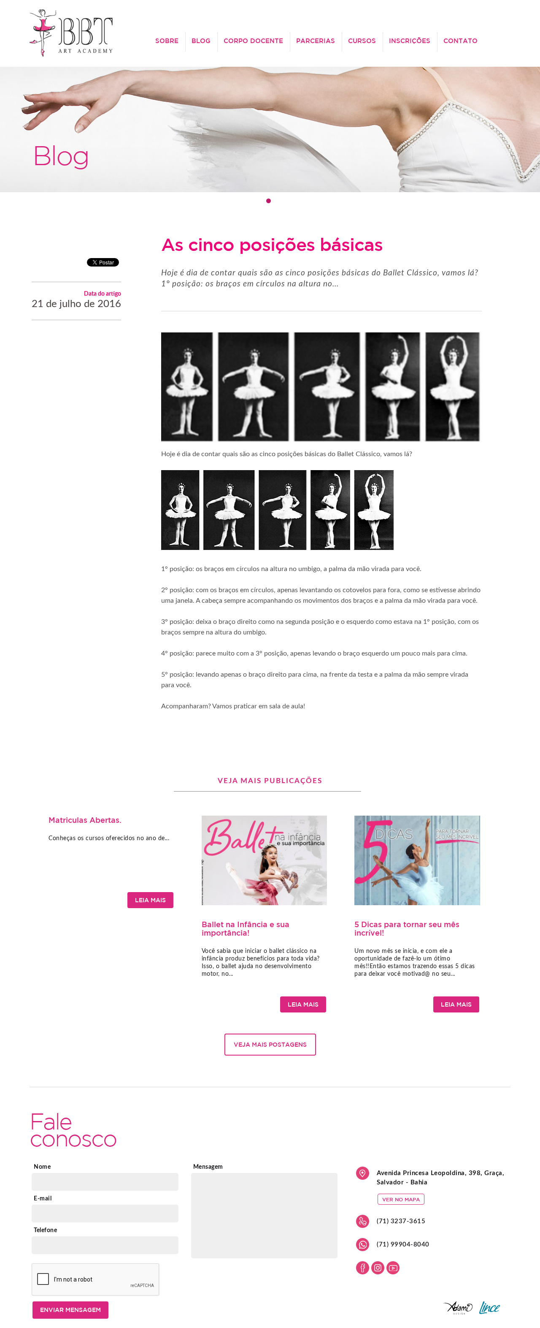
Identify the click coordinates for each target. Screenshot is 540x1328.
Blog (201, 40)
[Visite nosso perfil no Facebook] (362, 1272)
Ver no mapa (401, 1199)
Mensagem (208, 1167)
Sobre (166, 40)
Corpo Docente (253, 40)
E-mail (42, 1199)
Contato (460, 40)
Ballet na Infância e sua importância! (245, 928)
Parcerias (315, 40)
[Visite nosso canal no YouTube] (393, 1272)
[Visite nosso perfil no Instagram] (377, 1272)
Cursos (362, 40)
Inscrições (409, 40)
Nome (42, 1167)
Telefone (45, 1230)
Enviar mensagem (70, 1309)
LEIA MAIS (150, 900)
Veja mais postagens (270, 1044)
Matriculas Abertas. (85, 820)
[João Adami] (470, 1312)
